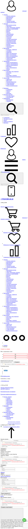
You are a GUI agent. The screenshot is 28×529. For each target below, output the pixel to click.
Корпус (8, 31)
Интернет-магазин (7, 94)
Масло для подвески (11, 54)
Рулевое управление (11, 43)
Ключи (8, 74)
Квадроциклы (9, 17)
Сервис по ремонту (8, 121)
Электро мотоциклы (11, 22)
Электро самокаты (10, 16)
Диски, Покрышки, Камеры (13, 27)
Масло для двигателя (11, 53)
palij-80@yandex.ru (5, 389)
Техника (5, 14)
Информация (6, 98)
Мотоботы (8, 66)
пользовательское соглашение (8, 444)
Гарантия (8, 101)
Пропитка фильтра (10, 57)
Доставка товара (10, 96)
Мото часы (9, 80)
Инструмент (6, 70)
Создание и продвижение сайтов (11, 426)
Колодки (8, 30)
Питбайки (8, 19)
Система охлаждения (11, 39)
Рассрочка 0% (9, 97)
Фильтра (8, 44)
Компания (5, 88)
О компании (9, 89)
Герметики (9, 52)
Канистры (8, 72)
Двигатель (8, 26)
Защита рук (9, 79)
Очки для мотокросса (11, 67)
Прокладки (9, 36)
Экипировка (6, 61)
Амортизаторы (10, 34)
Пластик (8, 32)
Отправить (17, 362)
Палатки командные (11, 81)
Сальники (8, 38)
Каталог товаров (7, 396)
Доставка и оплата (7, 118)
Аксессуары (6, 78)
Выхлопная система (11, 25)
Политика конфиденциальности (8, 394)
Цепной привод (10, 45)
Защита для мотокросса (12, 65)
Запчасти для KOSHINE (12, 28)
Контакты (8, 93)
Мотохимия (6, 48)
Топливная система (11, 40)
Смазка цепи (9, 58)
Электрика (9, 47)
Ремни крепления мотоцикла (13, 76)
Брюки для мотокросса (11, 62)
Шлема (8, 69)
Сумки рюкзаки (10, 84)
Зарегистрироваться (5, 476)
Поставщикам (9, 99)
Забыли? (3, 472)
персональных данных (20, 364)
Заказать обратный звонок (7, 206)
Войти (24, 159)
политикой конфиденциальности (18, 445)
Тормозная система (11, 41)
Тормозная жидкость (11, 59)
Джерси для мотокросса (12, 63)
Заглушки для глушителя (12, 71)
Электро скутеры (10, 21)
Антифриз (8, 50)
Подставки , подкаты (11, 75)
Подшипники (9, 35)
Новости (8, 90)
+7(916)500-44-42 (7, 199)
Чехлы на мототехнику (12, 85)
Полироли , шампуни (11, 49)
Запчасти (5, 23)
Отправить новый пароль (6, 507)
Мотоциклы (9, 18)
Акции (8, 92)
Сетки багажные (10, 83)
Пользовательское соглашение (8, 391)
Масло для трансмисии (12, 56)
